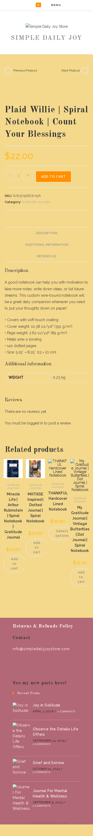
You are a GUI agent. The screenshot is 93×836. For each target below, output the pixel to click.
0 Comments (66, 711)
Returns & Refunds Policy (43, 626)
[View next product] (84, 70)
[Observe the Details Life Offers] (21, 736)
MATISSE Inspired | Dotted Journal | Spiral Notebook (35, 507)
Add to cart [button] (14, 563)
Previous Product (25, 70)
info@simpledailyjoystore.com (41, 649)
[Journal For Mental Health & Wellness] (21, 797)
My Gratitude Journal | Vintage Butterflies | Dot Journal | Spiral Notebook (79, 529)
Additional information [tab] (46, 245)
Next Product (70, 70)
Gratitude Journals (36, 202)
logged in (35, 423)
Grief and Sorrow (48, 763)
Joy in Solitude (46, 705)
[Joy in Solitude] (21, 708)
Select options (62, 533)
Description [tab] (46, 233)
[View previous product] (8, 70)
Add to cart (53, 176)
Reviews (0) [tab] (46, 256)
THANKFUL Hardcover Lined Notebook (58, 501)
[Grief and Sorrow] (21, 767)
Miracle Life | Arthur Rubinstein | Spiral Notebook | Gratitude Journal (13, 515)
